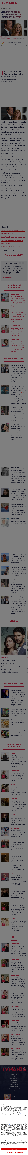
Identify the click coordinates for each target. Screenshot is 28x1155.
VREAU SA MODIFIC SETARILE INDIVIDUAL (14, 1152)
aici (10, 1124)
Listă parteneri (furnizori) (6, 1145)
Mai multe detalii (23, 1113)
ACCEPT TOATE (14, 1149)
